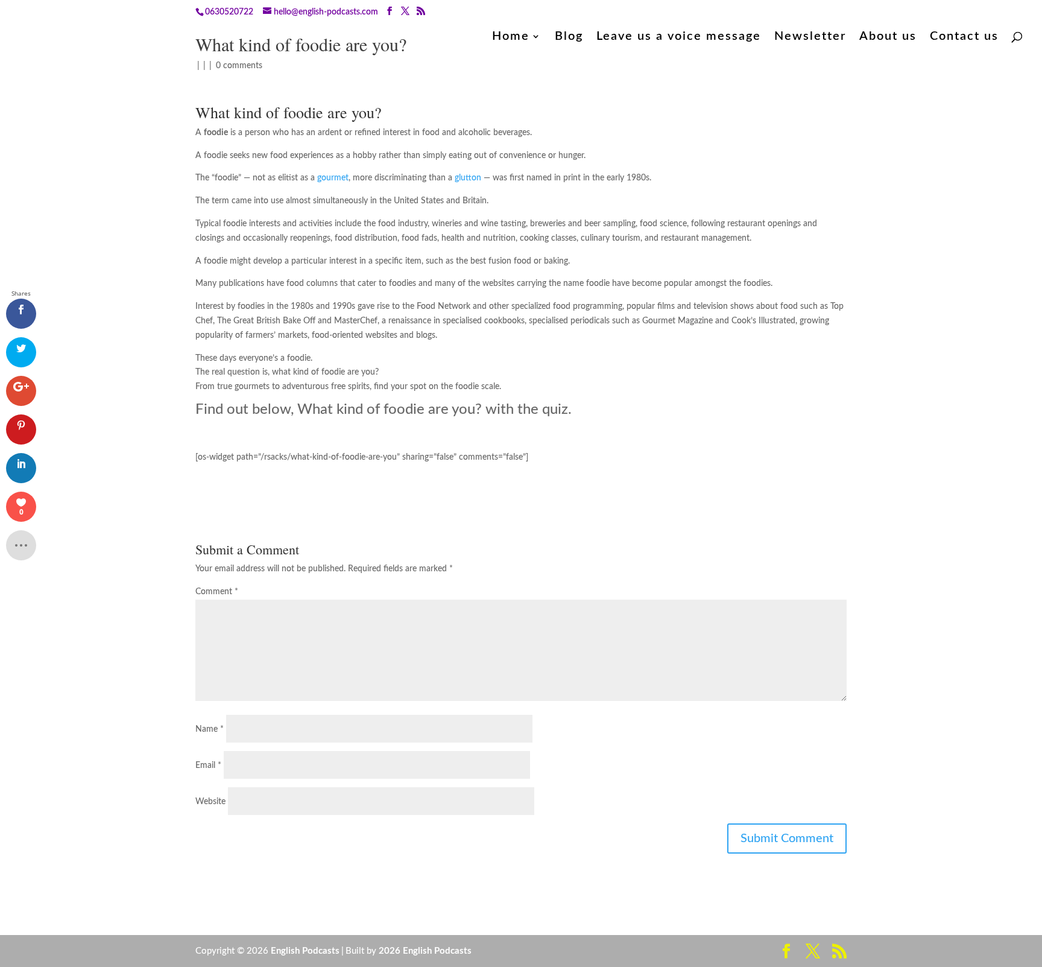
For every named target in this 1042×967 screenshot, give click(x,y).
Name (209, 729)
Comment (216, 592)
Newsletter (810, 37)
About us (888, 37)
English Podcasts (305, 951)
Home (510, 37)
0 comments (239, 66)
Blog (569, 37)
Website (210, 801)
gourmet (333, 178)
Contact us (964, 37)
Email (208, 765)
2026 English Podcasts (425, 951)
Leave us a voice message (678, 37)
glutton (468, 178)
